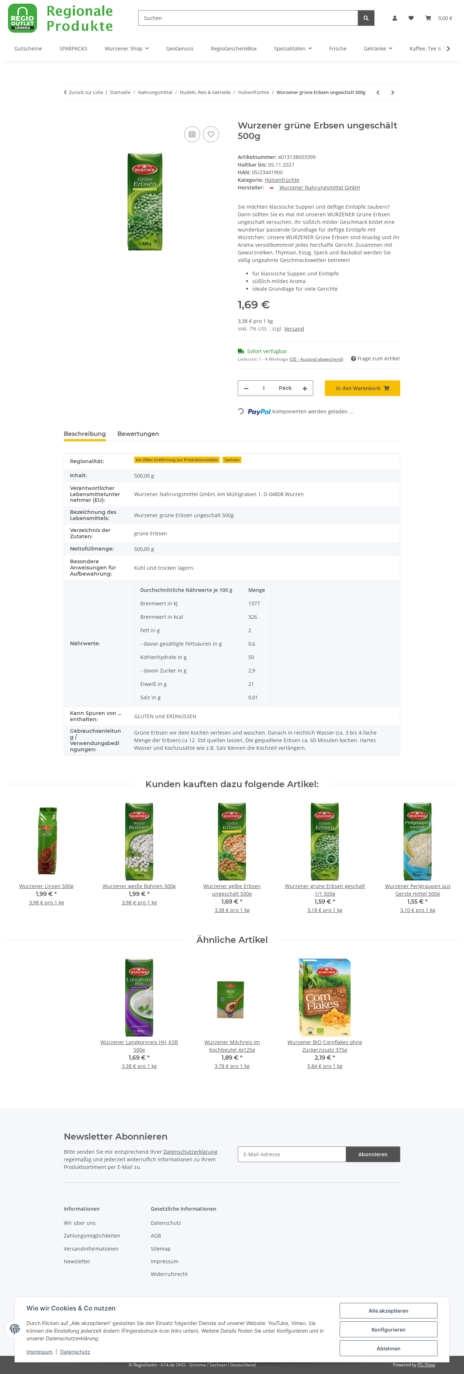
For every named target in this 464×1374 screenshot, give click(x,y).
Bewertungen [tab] (138, 433)
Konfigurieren (389, 1329)
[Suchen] (366, 18)
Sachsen (232, 459)
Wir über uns (80, 1222)
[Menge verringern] (246, 388)
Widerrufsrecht (169, 1274)
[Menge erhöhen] (305, 388)
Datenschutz (75, 1352)
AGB (156, 1235)
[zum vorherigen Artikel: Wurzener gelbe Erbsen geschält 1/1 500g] (377, 92)
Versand (294, 328)
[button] (395, 17)
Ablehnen (389, 1348)
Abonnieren (373, 1154)
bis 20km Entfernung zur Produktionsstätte (177, 459)
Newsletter (77, 1261)
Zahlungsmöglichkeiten (92, 1235)
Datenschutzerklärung (190, 1151)
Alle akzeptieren (389, 1311)
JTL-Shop (426, 1365)
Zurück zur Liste (86, 92)
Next (446, 862)
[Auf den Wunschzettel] (211, 134)
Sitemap (161, 1248)
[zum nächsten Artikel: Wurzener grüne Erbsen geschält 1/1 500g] (392, 92)
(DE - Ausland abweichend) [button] (316, 359)
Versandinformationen (91, 1248)
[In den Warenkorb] (69, 116)
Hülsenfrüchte (282, 179)
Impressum (39, 1352)
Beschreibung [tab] (85, 433)
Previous (18, 862)
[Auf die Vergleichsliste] (192, 134)
